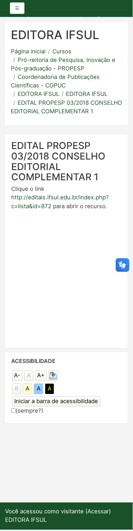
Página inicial (28, 51)
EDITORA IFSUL (38, 93)
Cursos (61, 51)
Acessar (110, 19)
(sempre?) (29, 410)
